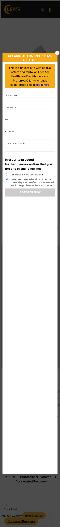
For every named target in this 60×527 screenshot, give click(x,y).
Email (8, 119)
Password (10, 131)
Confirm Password (15, 143)
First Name (11, 95)
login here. (43, 84)
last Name (10, 107)
